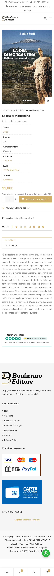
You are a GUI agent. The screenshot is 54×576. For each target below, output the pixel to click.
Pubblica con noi (12, 420)
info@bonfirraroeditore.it (18, 2)
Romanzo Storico (28, 218)
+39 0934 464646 (40, 2)
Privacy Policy (10, 440)
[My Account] (34, 572)
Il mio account (43, 6)
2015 (5, 131)
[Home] (7, 572)
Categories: (7, 218)
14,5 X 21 (7, 160)
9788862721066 (11, 170)
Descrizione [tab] (10, 240)
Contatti (8, 435)
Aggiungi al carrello (37, 199)
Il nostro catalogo (13, 425)
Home (4, 110)
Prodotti (13, 110)
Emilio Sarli (8, 179)
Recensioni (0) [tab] (11, 245)
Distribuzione (10, 430)
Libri (21, 110)
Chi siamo (8, 415)
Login (29, 10)
